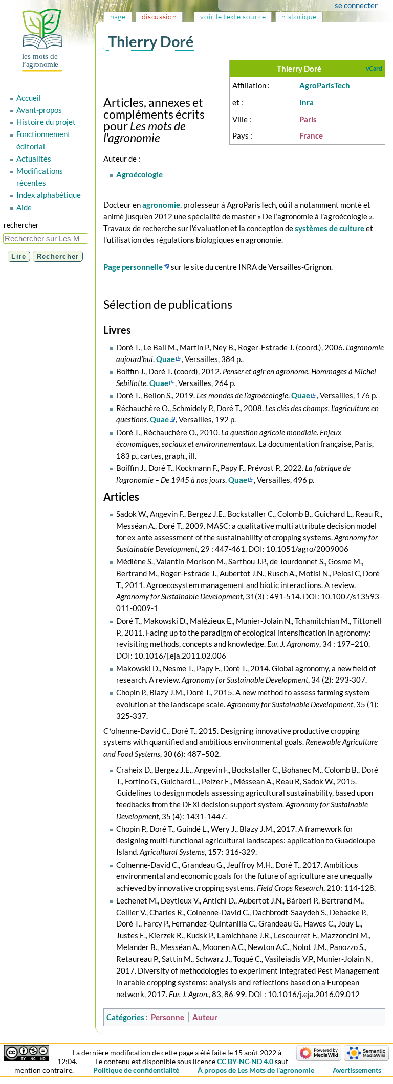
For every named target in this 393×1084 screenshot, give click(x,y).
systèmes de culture (329, 228)
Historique (299, 16)
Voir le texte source (233, 16)
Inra (306, 102)
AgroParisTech (324, 85)
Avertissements (357, 1070)
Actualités (33, 158)
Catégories (125, 1017)
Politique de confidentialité (136, 1070)
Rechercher (21, 224)
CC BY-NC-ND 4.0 (245, 1061)
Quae (165, 359)
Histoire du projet (46, 121)
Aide (24, 207)
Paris (308, 119)
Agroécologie (139, 174)
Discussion (159, 16)
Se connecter (356, 5)
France (311, 135)
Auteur (204, 1017)
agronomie (161, 204)
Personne (167, 1017)
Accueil (28, 97)
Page (118, 16)
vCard (374, 68)
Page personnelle (133, 267)
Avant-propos (39, 110)
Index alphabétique (48, 194)
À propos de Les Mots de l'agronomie (256, 1070)
